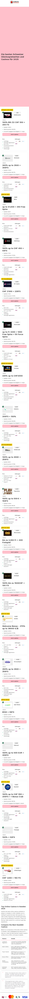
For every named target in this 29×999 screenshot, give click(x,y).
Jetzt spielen (14, 134)
